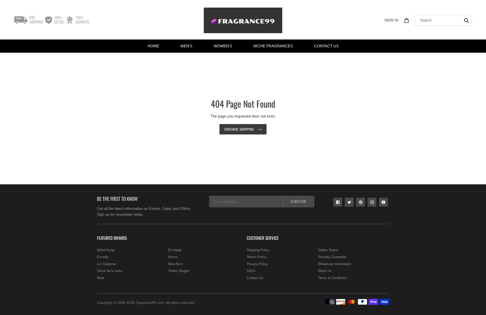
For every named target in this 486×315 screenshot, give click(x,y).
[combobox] (443, 20)
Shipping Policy (258, 250)
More (100, 278)
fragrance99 (146, 303)
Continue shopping (239, 129)
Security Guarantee (332, 257)
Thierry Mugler (178, 271)
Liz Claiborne (106, 264)
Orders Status (328, 250)
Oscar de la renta (109, 271)
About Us (325, 271)
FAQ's (251, 271)
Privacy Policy (257, 264)
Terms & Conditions (332, 278)
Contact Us (255, 278)
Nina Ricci (175, 264)
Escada (102, 257)
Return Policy (257, 257)
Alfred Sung (105, 250)
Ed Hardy (175, 250)
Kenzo (172, 257)
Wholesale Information (334, 264)
